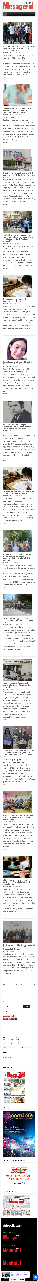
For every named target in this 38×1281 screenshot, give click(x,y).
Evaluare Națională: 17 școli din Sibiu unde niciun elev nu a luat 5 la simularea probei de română (18, 110)
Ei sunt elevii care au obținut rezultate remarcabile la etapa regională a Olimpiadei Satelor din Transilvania (18, 752)
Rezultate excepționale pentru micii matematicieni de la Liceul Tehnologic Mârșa (19, 175)
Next (34, 984)
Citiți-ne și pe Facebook (10, 991)
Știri (10, 52)
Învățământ (6, 52)
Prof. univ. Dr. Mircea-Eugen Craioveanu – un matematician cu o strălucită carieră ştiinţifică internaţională (17, 428)
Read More (5, 77)
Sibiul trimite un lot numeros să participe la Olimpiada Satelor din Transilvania (17, 882)
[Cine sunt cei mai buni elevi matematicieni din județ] (17, 286)
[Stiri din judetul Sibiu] (18, 5)
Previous (5, 984)
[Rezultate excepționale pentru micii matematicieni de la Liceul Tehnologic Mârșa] (17, 160)
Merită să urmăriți (9, 1057)
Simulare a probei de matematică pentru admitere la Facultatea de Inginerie (16, 685)
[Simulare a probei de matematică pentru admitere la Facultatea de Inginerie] (17, 670)
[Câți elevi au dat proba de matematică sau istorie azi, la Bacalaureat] (17, 478)
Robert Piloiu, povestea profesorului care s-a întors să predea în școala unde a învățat (18, 817)
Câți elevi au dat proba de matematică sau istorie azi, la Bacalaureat (18, 492)
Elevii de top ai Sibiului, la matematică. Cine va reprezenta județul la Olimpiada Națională (19, 947)
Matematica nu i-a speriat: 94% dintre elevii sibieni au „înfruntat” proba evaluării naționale (19, 48)
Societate (5, 821)
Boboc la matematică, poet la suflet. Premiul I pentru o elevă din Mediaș (18, 363)
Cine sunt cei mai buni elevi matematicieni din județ (14, 300)
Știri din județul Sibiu (15, 179)
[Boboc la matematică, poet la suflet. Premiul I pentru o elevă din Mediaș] (17, 348)
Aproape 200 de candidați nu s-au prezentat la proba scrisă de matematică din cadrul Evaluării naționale (17, 557)
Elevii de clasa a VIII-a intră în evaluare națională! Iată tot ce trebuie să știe (18, 620)
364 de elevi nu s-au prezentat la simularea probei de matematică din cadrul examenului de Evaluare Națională (18, 238)
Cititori (5, 433)
